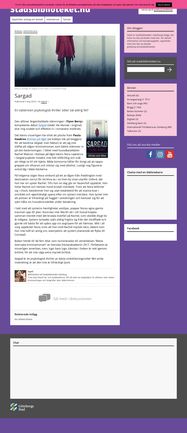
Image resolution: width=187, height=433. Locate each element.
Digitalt (131, 119)
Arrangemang (134, 99)
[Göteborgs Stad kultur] (29, 407)
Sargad (42, 125)
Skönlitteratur (30, 31)
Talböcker (132, 131)
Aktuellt (131, 95)
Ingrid (44, 101)
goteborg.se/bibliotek (163, 9)
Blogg (130, 107)
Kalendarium (52, 19)
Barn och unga (135, 103)
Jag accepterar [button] (164, 5)
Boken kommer (135, 111)
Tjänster (67, 19)
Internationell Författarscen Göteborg (147, 127)
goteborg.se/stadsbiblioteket (141, 46)
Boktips (18, 31)
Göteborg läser (135, 123)
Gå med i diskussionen (72, 298)
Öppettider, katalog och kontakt (27, 19)
